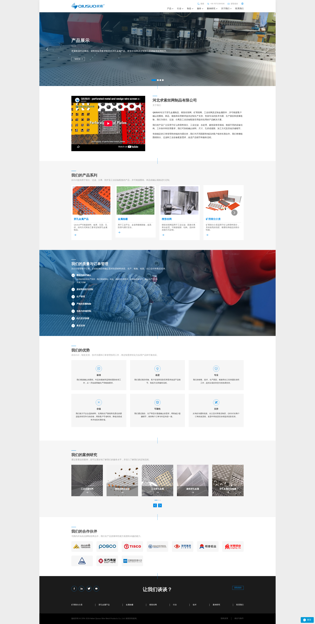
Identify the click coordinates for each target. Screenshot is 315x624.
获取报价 (238, 587)
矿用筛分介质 (213, 218)
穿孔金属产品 (81, 218)
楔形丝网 (167, 218)
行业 (175, 605)
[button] (153, 80)
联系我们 (240, 605)
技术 (195, 605)
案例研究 (216, 605)
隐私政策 (224, 618)
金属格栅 (123, 218)
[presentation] (47, 49)
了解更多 (77, 59)
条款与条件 (239, 618)
